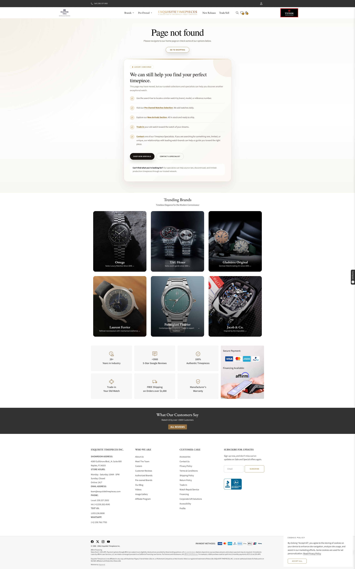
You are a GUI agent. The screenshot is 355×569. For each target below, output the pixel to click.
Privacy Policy (186, 466)
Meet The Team (142, 461)
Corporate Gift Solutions (191, 498)
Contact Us (185, 461)
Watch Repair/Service (189, 489)
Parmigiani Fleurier (177, 324)
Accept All (297, 561)
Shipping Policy (187, 475)
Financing (184, 494)
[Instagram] (103, 541)
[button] (237, 12)
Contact (140, 136)
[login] (261, 3)
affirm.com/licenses (191, 554)
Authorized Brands (143, 475)
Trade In (183, 484)
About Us (139, 456)
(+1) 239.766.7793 (99, 522)
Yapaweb (102, 564)
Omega (120, 262)
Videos (138, 489)
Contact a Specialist (170, 156)
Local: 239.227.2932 (100, 500)
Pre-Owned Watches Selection (158, 107)
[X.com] (97, 541)
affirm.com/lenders (188, 552)
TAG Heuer (177, 262)
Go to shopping (177, 50)
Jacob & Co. (235, 327)
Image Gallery (141, 494)
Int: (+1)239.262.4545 (100, 504)
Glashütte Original (235, 262)
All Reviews (177, 426)
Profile (183, 508)
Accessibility (185, 503)
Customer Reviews (143, 470)
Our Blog (139, 484)
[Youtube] (108, 541)
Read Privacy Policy (312, 553)
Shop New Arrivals (142, 156)
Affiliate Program (143, 498)
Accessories (185, 456)
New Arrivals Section (157, 117)
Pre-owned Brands (143, 480)
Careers (138, 466)
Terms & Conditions (189, 470)
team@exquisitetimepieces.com (106, 491)
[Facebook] (92, 541)
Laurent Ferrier (120, 327)
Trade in (140, 126)
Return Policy (186, 480)
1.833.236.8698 (98, 513)
